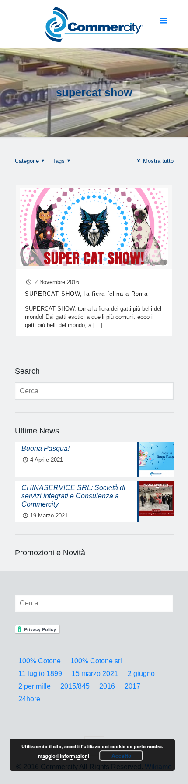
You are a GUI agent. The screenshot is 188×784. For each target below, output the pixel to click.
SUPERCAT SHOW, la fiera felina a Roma (86, 294)
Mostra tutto (158, 161)
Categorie (27, 161)
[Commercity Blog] (94, 24)
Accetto (121, 756)
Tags (58, 161)
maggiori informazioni (63, 756)
